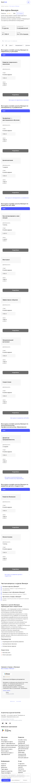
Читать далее (6, 690)
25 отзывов (20, 13)
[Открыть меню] (28, 2)
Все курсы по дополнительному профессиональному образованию (14, 478)
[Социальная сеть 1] (2, 723)
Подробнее (9, 777)
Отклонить (25, 780)
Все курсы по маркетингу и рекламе (19, 100)
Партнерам (4, 769)
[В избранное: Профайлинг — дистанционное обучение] (28, 113)
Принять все (5, 780)
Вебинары (21, 752)
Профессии (21, 750)
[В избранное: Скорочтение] (28, 377)
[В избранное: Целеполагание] (28, 155)
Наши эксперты (6, 773)
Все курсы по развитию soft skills (19, 418)
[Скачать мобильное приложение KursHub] (6, 730)
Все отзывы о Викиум (7, 668)
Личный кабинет (23, 757)
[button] (12, 701)
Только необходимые (15, 780)
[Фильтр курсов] (6, 45)
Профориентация (23, 745)
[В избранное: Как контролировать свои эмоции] (28, 211)
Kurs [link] (4, 2)
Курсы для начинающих (8, 747)
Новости (3, 763)
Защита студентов (6, 771)
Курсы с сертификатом (8, 743)
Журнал (3, 765)
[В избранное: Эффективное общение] (28, 295)
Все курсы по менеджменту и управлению (17, 198)
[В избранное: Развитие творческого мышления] (28, 57)
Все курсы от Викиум (14, 6)
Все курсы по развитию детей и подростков (13, 575)
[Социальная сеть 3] (10, 723)
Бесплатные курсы (6, 749)
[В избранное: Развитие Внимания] (28, 492)
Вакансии (4, 767)
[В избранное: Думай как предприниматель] (28, 433)
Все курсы (4, 740)
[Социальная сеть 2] (6, 723)
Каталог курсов (4, 6)
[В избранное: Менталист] (28, 255)
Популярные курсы (7, 741)
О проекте (21, 763)
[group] (19, 45)
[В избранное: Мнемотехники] (28, 532)
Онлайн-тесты (22, 740)
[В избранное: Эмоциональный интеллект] (28, 335)
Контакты (21, 769)
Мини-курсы (5, 751)
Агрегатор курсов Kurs (10, 712)
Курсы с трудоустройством (9, 745)
